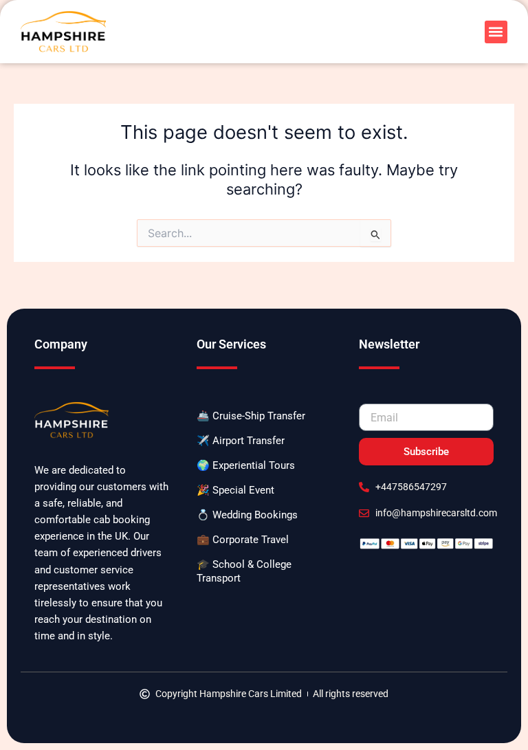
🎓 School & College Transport (244, 571)
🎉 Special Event (235, 490)
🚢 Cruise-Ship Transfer (251, 416)
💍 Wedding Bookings (247, 515)
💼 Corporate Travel (243, 539)
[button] (496, 32)
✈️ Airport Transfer (241, 440)
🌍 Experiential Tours (246, 465)
